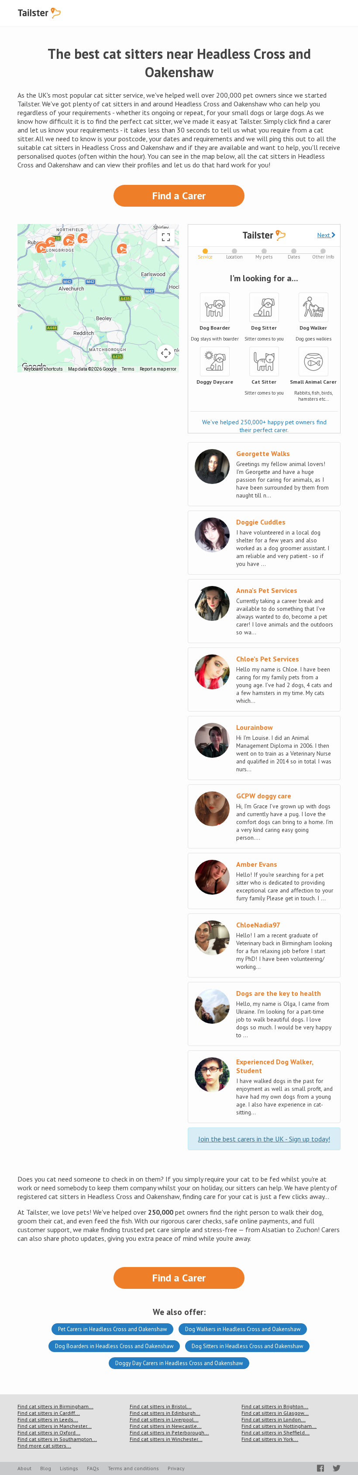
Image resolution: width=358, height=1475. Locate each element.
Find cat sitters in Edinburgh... (165, 1413)
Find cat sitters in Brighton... (274, 1406)
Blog (45, 1468)
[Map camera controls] (166, 353)
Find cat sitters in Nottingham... (279, 1426)
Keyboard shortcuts (43, 369)
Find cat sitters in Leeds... (47, 1419)
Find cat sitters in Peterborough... (169, 1432)
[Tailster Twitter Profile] (337, 1468)
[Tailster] (39, 13)
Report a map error (158, 369)
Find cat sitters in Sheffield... (275, 1432)
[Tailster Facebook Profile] (320, 1468)
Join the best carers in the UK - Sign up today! (264, 1138)
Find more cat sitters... (44, 1445)
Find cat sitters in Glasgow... (275, 1413)
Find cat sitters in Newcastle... (166, 1426)
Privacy (176, 1468)
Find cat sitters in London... (273, 1419)
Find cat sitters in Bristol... (161, 1406)
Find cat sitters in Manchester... (54, 1426)
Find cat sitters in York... (269, 1439)
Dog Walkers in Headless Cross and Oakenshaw (242, 1329)
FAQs (93, 1468)
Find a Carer (179, 195)
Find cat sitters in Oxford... (48, 1432)
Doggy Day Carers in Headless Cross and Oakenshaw (179, 1363)
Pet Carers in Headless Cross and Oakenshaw (112, 1329)
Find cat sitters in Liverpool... (164, 1419)
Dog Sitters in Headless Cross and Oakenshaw (247, 1346)
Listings (69, 1468)
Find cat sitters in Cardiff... (48, 1413)
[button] (50, 241)
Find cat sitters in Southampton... (57, 1439)
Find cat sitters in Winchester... (166, 1439)
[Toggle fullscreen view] (166, 237)
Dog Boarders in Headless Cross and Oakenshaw (114, 1346)
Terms (128, 369)
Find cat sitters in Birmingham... (55, 1406)
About (24, 1468)
